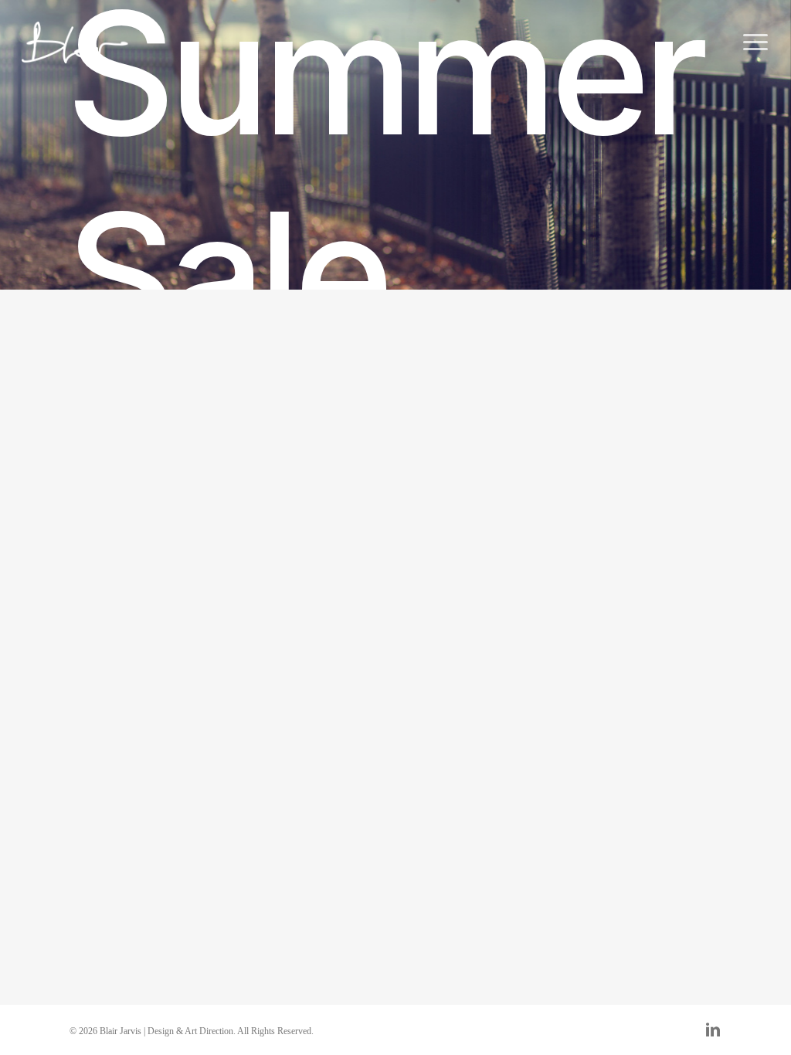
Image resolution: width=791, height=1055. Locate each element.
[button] (756, 43)
